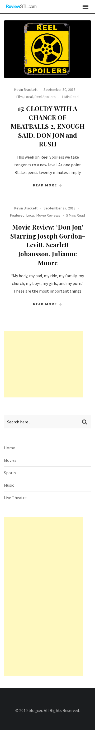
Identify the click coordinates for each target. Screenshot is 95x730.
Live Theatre (15, 497)
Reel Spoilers (45, 96)
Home (9, 447)
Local (29, 96)
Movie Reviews (48, 215)
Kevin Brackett (25, 89)
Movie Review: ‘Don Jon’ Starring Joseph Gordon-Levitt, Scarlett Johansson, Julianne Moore (47, 245)
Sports (10, 472)
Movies (10, 460)
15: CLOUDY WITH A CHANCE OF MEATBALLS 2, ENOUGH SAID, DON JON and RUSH (48, 126)
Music (9, 485)
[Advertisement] (43, 364)
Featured (17, 215)
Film (19, 96)
